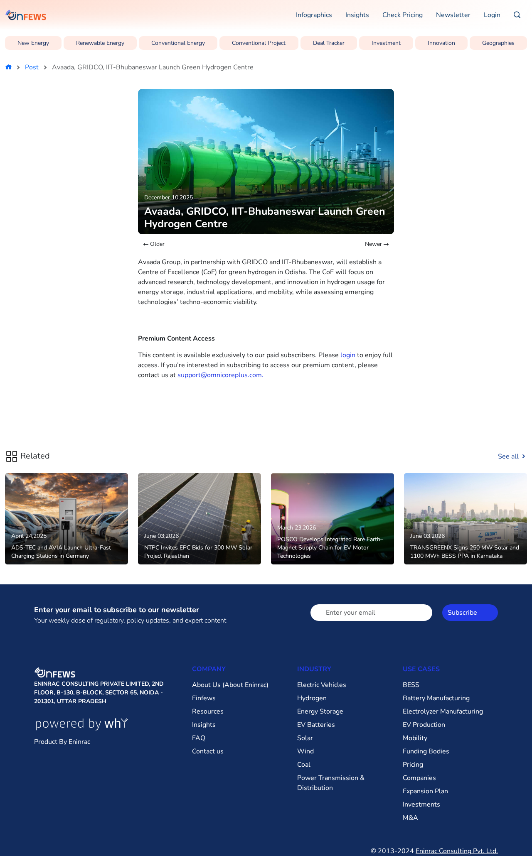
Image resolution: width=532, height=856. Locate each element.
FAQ (198, 738)
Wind (305, 751)
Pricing (413, 764)
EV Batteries (316, 724)
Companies (419, 777)
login (347, 355)
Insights (357, 15)
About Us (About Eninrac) (230, 684)
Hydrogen (312, 698)
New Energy (33, 43)
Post (32, 67)
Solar (305, 738)
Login (492, 15)
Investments (421, 804)
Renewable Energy (100, 43)
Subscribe (462, 612)
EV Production (424, 724)
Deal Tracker (329, 43)
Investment (386, 43)
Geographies (498, 43)
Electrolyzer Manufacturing (443, 711)
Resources (208, 711)
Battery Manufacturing (436, 698)
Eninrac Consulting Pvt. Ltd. (457, 851)
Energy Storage (320, 711)
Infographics (314, 15)
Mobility (415, 738)
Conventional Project (259, 43)
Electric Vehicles (321, 684)
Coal (303, 764)
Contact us (208, 751)
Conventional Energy (178, 43)
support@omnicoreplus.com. (220, 375)
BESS (411, 684)
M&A (410, 817)
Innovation (441, 43)
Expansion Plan (425, 791)
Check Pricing (402, 15)
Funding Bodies (426, 751)
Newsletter (453, 15)
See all (509, 456)
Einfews (204, 698)
